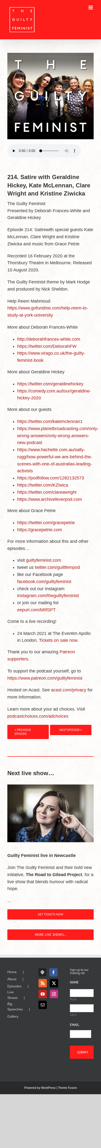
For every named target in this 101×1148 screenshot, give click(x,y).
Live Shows (12, 994)
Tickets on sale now (58, 640)
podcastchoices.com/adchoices (37, 716)
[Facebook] (53, 972)
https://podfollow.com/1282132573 (50, 478)
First (73, 999)
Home (12, 972)
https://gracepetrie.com (39, 529)
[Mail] (42, 1005)
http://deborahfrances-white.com (48, 339)
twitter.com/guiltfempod (57, 567)
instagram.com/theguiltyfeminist (48, 595)
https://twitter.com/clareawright (46, 492)
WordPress (48, 1088)
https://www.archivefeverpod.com (49, 499)
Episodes (14, 986)
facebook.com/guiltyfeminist (44, 581)
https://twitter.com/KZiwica (42, 485)
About (11, 979)
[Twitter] (54, 983)
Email (74, 1024)
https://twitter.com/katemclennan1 (50, 421)
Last (73, 1014)
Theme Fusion (67, 1088)
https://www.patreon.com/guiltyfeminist (44, 678)
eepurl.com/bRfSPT (36, 609)
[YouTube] (42, 994)
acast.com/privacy (68, 689)
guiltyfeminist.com (43, 560)
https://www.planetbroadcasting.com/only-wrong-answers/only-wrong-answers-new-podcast (58, 435)
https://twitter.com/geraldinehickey (50, 383)
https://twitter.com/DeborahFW (46, 346)
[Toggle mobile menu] (91, 7)
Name (74, 982)
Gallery (12, 1016)
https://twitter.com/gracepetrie (46, 522)
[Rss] (42, 983)
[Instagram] (54, 994)
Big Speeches (15, 1006)
